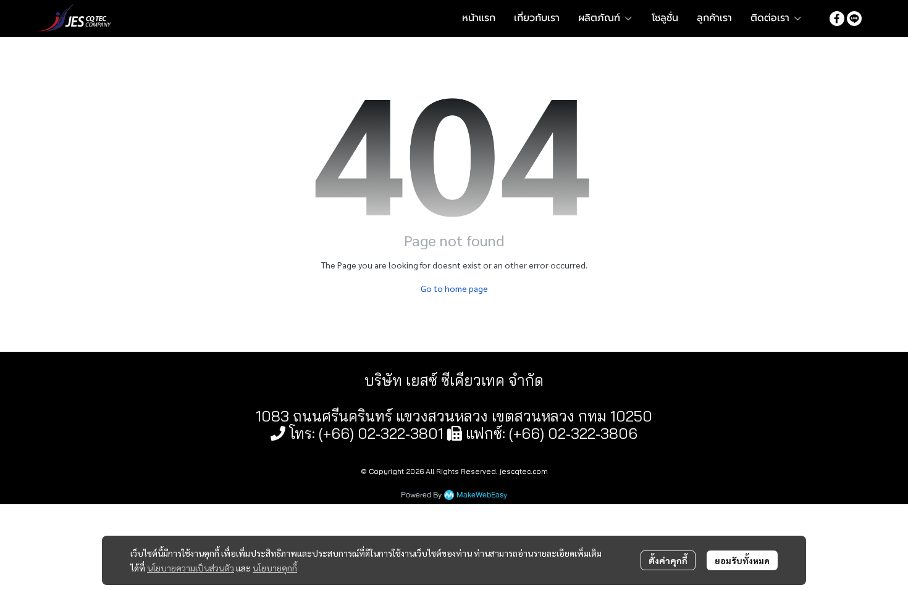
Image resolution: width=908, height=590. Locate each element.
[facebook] (837, 18)
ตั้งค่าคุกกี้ (668, 560)
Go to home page (454, 288)
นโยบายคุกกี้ (275, 567)
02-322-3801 (400, 433)
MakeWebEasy (481, 495)
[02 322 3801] (278, 433)
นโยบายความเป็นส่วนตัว (190, 567)
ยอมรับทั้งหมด (742, 560)
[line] (854, 18)
